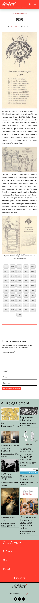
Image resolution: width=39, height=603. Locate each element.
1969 (19, 314)
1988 (12, 295)
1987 (19, 295)
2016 (26, 266)
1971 (26, 310)
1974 (5, 310)
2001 (26, 281)
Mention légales (24, 594)
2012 (19, 271)
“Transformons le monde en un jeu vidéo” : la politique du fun (28, 522)
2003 (12, 281)
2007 (19, 276)
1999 (5, 285)
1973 (12, 310)
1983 (12, 300)
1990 (32, 290)
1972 (19, 310)
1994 (5, 290)
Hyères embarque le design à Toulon (10, 448)
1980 (32, 300)
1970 (32, 310)
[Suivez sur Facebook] (15, 599)
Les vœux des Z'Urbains (19, 13)
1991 (26, 290)
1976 (26, 305)
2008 (12, 276)
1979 (5, 305)
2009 (5, 276)
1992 (19, 290)
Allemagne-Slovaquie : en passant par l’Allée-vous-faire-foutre (27, 454)
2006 (26, 276)
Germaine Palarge (27, 482)
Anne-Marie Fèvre (8, 454)
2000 (32, 281)
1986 (26, 295)
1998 (12, 285)
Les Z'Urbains (14, 26)
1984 (5, 300)
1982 (19, 300)
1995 (32, 285)
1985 (32, 295)
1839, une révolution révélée (6, 477)
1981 (26, 300)
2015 (32, 266)
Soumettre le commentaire (11, 388)
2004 (5, 281)
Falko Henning (26, 463)
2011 (26, 271)
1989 (5, 295)
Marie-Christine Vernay (29, 423)
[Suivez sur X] (19, 599)
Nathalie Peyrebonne (28, 531)
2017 (19, 266)
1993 (12, 290)
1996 (26, 285)
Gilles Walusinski (8, 483)
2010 (32, 271)
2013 (12, 271)
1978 (12, 305)
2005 (32, 276)
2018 (12, 266)
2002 (19, 281)
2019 (5, 266)
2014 (5, 271)
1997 (19, 285)
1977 (19, 305)
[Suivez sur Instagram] (23, 599)
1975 (32, 305)
